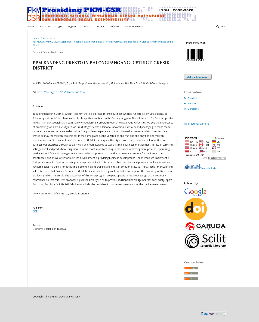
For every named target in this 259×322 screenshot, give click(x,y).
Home (30, 26)
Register (72, 26)
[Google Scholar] (195, 195)
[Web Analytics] (192, 168)
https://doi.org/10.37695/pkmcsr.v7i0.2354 (61, 92)
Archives (114, 26)
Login (58, 26)
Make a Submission (198, 77)
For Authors (190, 103)
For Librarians (191, 108)
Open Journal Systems (196, 123)
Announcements (134, 26)
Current (100, 26)
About (44, 26)
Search (86, 26)
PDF (35, 211)
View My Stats (208, 168)
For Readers (190, 98)
